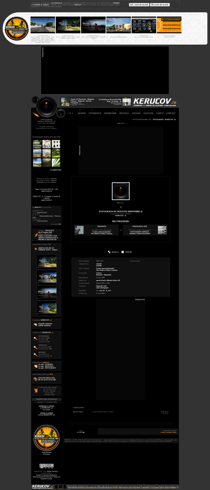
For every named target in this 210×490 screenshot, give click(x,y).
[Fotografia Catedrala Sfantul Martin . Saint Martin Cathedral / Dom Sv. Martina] (47, 157)
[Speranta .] (79, 234)
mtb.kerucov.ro (82, 104)
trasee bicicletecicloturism (46, 453)
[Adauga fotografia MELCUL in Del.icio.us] (114, 253)
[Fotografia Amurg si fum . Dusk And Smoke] (47, 166)
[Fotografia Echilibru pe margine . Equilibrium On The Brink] (37, 166)
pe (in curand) (46, 407)
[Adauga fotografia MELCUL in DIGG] (127, 253)
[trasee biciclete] (17, 40)
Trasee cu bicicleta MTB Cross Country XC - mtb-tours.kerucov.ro (194, 27)
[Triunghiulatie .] (162, 234)
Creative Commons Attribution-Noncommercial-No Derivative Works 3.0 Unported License (46, 477)
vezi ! (55, 170)
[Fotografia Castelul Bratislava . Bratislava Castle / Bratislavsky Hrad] (47, 148)
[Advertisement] (105, 70)
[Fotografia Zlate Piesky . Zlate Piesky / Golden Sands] (37, 157)
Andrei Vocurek (52, 471)
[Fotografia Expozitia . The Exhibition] (56, 148)
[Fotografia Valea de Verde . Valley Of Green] (56, 157)
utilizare (46, 414)
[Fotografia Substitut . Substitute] (37, 148)
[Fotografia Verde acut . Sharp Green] (56, 166)
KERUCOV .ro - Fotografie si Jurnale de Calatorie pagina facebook (46, 198)
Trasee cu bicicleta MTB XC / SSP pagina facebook (46, 190)
